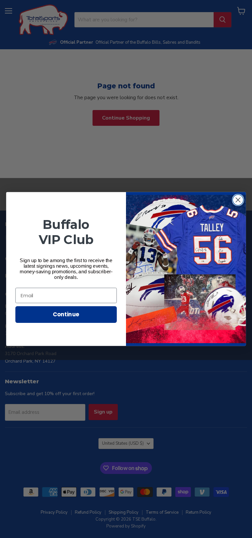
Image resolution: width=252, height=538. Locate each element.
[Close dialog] (238, 199)
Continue (66, 314)
